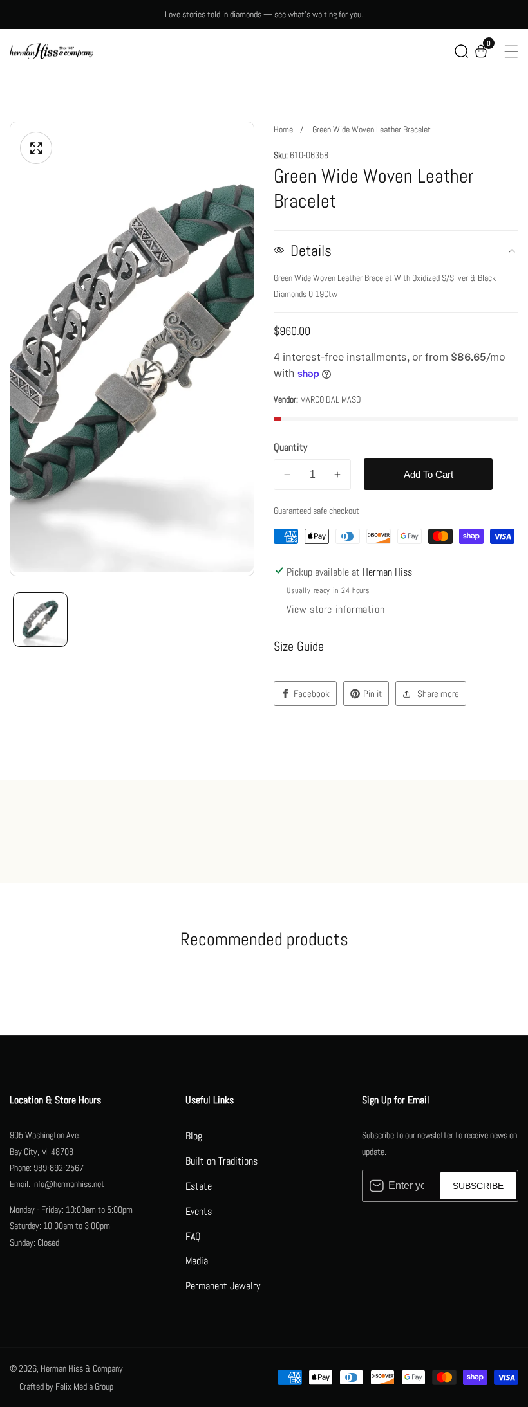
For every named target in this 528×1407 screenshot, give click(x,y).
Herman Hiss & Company (82, 1368)
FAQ (193, 1236)
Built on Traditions (221, 1161)
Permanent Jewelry (222, 1286)
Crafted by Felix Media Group (66, 1386)
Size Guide (299, 646)
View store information (335, 609)
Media (196, 1260)
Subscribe (478, 1186)
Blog (193, 1136)
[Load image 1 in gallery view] (40, 619)
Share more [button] (438, 693)
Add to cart (428, 474)
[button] (461, 51)
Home (283, 129)
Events (198, 1211)
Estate (198, 1186)
